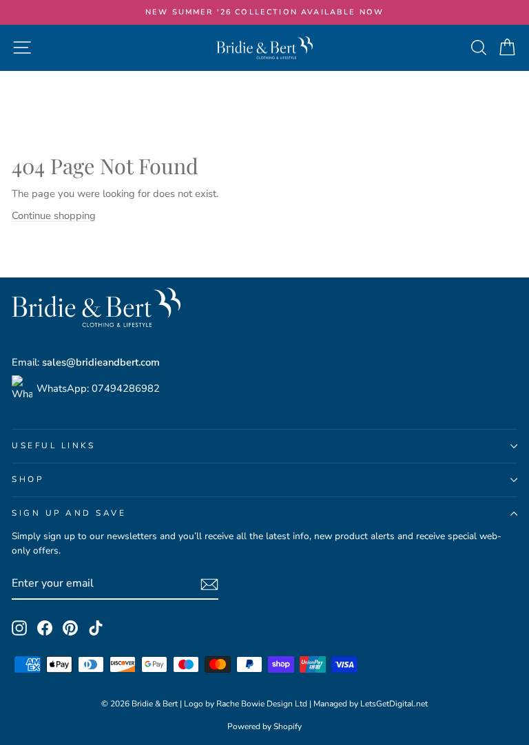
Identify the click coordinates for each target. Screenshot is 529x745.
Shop (27, 479)
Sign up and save (69, 512)
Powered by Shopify (264, 726)
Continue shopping (54, 215)
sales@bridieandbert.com (101, 362)
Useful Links (53, 445)
